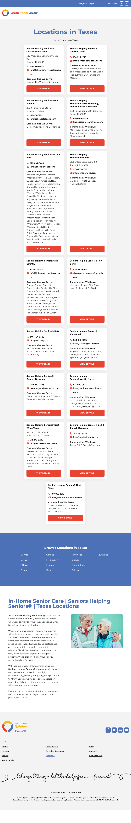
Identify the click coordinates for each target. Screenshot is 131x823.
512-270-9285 (36, 440)
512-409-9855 (80, 385)
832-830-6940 (80, 269)
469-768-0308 (80, 118)
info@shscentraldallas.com (87, 61)
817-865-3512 (57, 494)
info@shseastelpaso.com (43, 119)
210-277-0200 (36, 269)
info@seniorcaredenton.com (67, 497)
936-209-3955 (36, 66)
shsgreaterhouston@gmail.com (88, 275)
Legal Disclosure (57, 792)
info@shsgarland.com (84, 173)
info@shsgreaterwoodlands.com (45, 72)
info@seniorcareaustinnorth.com (88, 390)
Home (56, 40)
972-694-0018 (37, 163)
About (5, 746)
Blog (91, 746)
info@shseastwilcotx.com (43, 443)
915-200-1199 (36, 115)
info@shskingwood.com (86, 343)
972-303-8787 (80, 169)
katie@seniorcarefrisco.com (88, 122)
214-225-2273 (79, 57)
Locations (66, 40)
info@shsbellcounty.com (86, 437)
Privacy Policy (74, 792)
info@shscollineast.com (42, 167)
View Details (43, 88)
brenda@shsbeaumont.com (44, 388)
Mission (5, 751)
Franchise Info (95, 755)
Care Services (52, 746)
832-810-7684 (80, 340)
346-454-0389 (37, 337)
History (5, 755)
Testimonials (8, 760)
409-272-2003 (37, 385)
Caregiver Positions (55, 751)
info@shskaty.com (39, 340)
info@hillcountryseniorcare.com (45, 275)
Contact (93, 751)
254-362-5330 (80, 433)
